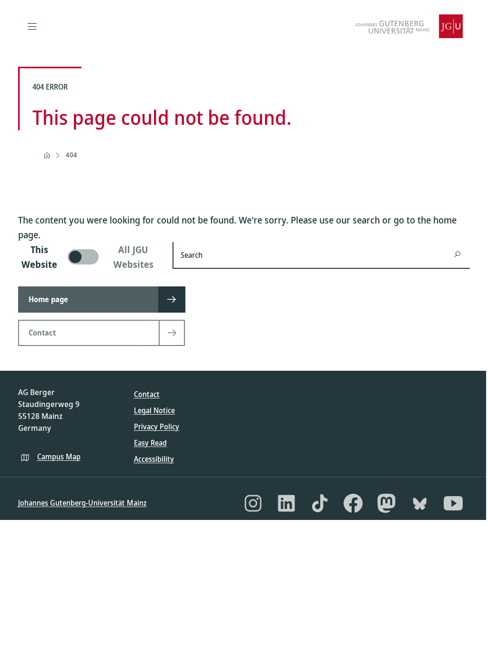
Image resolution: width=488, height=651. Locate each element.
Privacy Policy (156, 426)
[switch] (89, 257)
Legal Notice (154, 410)
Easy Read (150, 442)
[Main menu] (32, 26)
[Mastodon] (386, 503)
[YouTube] (453, 503)
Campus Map (59, 456)
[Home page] (46, 155)
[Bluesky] (419, 503)
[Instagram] (253, 503)
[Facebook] (353, 503)
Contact (147, 394)
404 (71, 154)
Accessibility (154, 459)
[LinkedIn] (286, 503)
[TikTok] (319, 503)
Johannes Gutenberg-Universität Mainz (82, 503)
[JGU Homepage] (409, 26)
